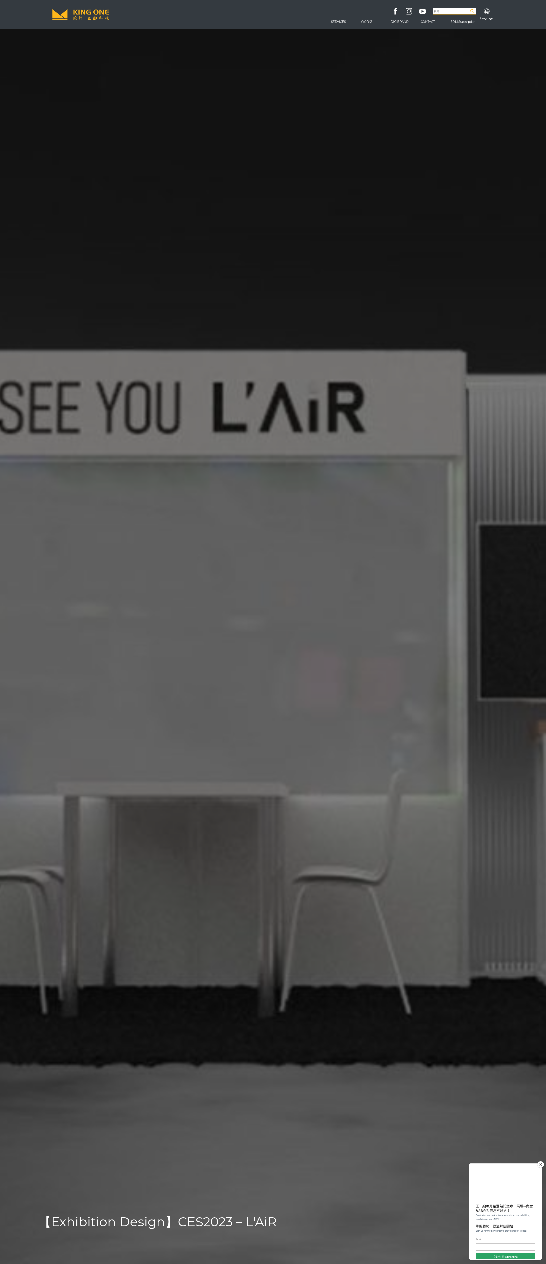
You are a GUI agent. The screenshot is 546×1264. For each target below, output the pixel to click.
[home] (81, 14)
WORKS (367, 22)
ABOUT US (433, 23)
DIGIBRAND (399, 22)
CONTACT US (433, 32)
